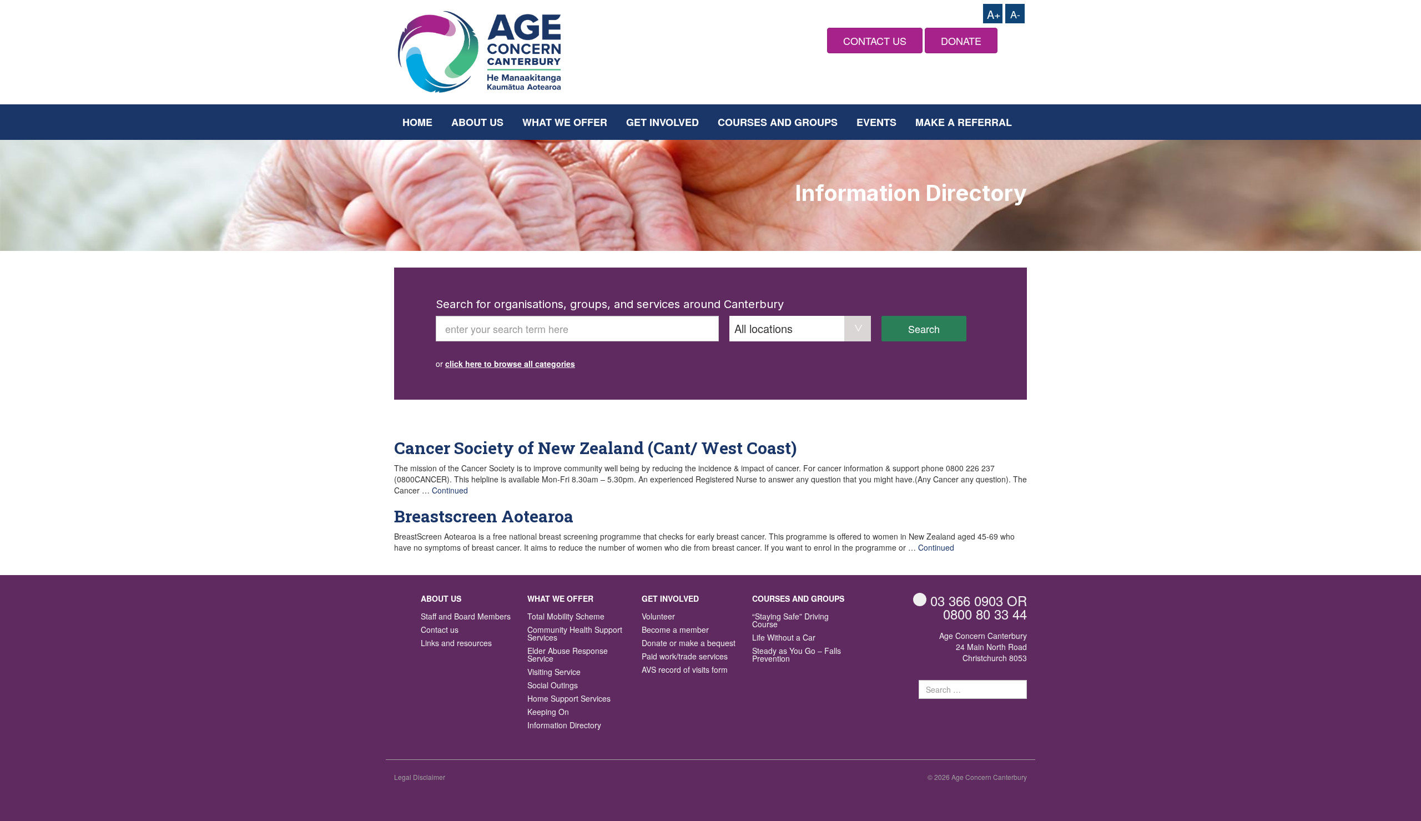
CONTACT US (874, 40)
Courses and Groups (778, 122)
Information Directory (564, 726)
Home (417, 122)
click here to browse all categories (510, 363)
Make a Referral (963, 122)
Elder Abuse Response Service (567, 655)
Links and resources (456, 643)
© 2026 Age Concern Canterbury (977, 777)
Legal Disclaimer (419, 777)
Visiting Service (554, 672)
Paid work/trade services (685, 657)
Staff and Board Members (466, 617)
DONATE (961, 40)
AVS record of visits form (685, 670)
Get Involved (662, 122)
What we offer (564, 122)
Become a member (675, 630)
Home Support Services (569, 699)
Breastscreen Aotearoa (483, 516)
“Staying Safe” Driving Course (790, 620)
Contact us (439, 630)
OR (978, 600)
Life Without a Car (783, 638)
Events (876, 122)
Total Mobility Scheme (565, 617)
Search (924, 328)
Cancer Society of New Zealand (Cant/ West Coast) (595, 448)
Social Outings (552, 686)
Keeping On (548, 712)
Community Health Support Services (574, 634)
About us (477, 122)
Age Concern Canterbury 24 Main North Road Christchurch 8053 (983, 646)
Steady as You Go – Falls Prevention (796, 655)
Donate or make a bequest (688, 643)
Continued (450, 490)
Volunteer (658, 617)
